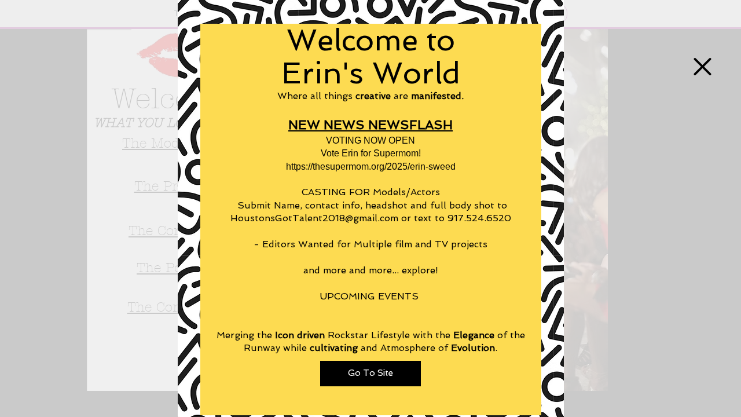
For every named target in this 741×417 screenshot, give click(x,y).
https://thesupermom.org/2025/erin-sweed (371, 166)
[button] (702, 66)
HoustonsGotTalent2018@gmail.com (314, 218)
